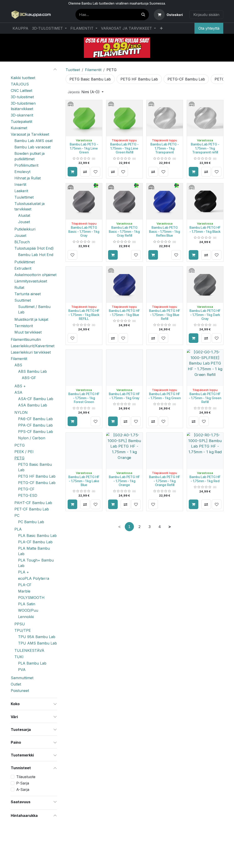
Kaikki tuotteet (23, 77)
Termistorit (23, 326)
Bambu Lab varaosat (32, 147)
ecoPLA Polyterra (33, 578)
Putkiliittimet (24, 262)
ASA (18, 392)
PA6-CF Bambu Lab (35, 419)
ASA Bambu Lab (32, 405)
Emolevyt (22, 171)
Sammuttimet (22, 678)
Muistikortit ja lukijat (31, 319)
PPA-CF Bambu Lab (35, 425)
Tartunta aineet (27, 294)
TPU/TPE (22, 630)
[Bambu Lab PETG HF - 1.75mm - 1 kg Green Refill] (205, 368)
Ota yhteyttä (208, 28)
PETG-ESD (27, 495)
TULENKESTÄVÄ (29, 650)
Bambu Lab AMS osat (33, 140)
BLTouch (22, 242)
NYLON (21, 412)
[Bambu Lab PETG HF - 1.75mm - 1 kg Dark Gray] (205, 285)
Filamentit (19, 358)
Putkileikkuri (24, 229)
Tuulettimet (24, 197)
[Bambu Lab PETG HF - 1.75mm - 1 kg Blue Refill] (164, 285)
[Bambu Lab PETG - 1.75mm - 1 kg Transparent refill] (205, 118)
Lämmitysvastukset (30, 281)
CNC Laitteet (21, 90)
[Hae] (143, 14)
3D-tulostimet (22, 97)
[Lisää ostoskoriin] (72, 171)
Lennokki (26, 616)
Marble (24, 591)
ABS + (20, 386)
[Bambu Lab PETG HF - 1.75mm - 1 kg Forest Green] (84, 368)
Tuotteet (73, 69)
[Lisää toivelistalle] (95, 171)
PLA (18, 529)
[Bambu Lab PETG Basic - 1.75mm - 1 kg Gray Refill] (124, 201)
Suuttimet (22, 300)
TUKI (19, 657)
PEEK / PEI (24, 451)
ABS (18, 365)
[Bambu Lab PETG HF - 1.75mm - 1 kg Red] (205, 451)
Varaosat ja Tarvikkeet (30, 134)
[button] (86, 92)
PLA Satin (26, 604)
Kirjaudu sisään (206, 14)
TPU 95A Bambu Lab (36, 636)
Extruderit (22, 268)
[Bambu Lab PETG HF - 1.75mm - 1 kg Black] (205, 201)
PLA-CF (25, 585)
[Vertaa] (85, 171)
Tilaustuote (25, 776)
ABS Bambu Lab (32, 371)
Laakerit (21, 191)
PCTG (19, 445)
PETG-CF (26, 489)
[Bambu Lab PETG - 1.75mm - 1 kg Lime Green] (84, 118)
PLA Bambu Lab (32, 663)
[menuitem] (20, 28)
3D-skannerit (22, 115)
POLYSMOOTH (31, 597)
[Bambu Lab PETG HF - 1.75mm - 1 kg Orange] (124, 451)
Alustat (24, 215)
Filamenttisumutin (26, 339)
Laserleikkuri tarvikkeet (31, 352)
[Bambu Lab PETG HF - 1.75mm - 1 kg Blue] (124, 285)
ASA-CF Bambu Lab (35, 398)
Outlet (16, 684)
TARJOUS (20, 84)
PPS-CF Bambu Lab (35, 431)
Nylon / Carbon (31, 438)
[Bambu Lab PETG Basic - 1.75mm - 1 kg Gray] (84, 201)
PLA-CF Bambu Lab (35, 542)
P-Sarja (22, 783)
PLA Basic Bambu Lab (37, 535)
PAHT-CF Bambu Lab (33, 502)
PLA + (23, 572)
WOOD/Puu (28, 610)
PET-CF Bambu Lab (31, 509)
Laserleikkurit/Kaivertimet (32, 346)
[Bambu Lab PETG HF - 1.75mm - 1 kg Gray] (124, 368)
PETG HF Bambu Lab (37, 476)
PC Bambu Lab (31, 522)
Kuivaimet (19, 128)
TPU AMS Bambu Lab (37, 643)
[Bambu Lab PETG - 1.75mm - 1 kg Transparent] (164, 118)
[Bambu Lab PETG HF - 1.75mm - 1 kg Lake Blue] (84, 451)
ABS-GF (29, 377)
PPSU (19, 624)
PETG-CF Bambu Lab (37, 482)
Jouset (24, 222)
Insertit (20, 184)
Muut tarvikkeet (28, 332)
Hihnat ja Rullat (27, 178)
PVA (22, 669)
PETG (19, 458)
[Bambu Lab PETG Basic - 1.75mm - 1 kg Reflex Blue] (164, 201)
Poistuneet (20, 690)
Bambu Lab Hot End (35, 254)
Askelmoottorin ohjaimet (35, 274)
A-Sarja (22, 789)
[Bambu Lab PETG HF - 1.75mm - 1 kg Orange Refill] (164, 451)
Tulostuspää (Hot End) (34, 248)
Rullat (19, 287)
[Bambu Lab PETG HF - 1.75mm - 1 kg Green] (164, 368)
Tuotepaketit (21, 121)
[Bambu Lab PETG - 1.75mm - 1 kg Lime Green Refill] (124, 118)
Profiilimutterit (26, 165)
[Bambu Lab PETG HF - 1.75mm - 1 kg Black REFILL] (84, 285)
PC (16, 515)
